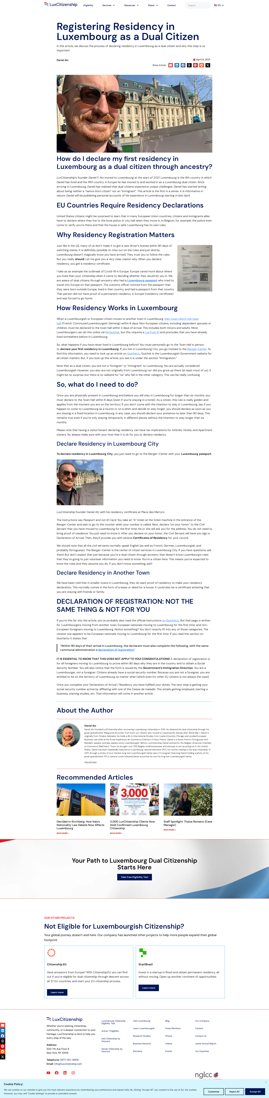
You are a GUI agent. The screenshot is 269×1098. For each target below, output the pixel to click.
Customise (213, 1091)
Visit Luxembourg (141, 1020)
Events (168, 1051)
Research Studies (142, 1036)
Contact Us (200, 1036)
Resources (129, 5)
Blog (167, 1020)
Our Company (202, 1020)
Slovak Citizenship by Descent (112, 1050)
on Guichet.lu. (170, 620)
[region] (134, 1088)
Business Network (142, 1043)
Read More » (63, 833)
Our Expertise (202, 1051)
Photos (168, 1036)
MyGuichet (112, 332)
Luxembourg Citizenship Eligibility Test (113, 1022)
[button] (219, 5)
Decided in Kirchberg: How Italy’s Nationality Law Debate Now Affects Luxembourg (80, 825)
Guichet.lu (133, 353)
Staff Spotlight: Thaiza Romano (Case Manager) (188, 823)
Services (106, 5)
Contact (171, 5)
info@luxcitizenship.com (68, 1063)
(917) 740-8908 (69, 1059)
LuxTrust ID (152, 332)
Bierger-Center (197, 349)
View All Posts (90, 762)
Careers (199, 1028)
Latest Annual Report (205, 1043)
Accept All (255, 1091)
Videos (168, 1043)
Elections (137, 1051)
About (151, 5)
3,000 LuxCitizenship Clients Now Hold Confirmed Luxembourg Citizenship (132, 825)
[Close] (266, 1082)
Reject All (234, 1091)
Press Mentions (173, 1028)
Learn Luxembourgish (144, 1028)
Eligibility (88, 5)
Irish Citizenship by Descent (110, 1040)
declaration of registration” (116, 650)
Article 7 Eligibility (110, 1031)
